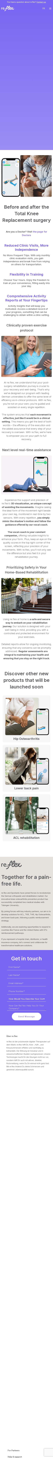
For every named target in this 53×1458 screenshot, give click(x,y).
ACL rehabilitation (26, 838)
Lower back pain (26, 788)
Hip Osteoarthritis (26, 739)
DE (43, 8)
